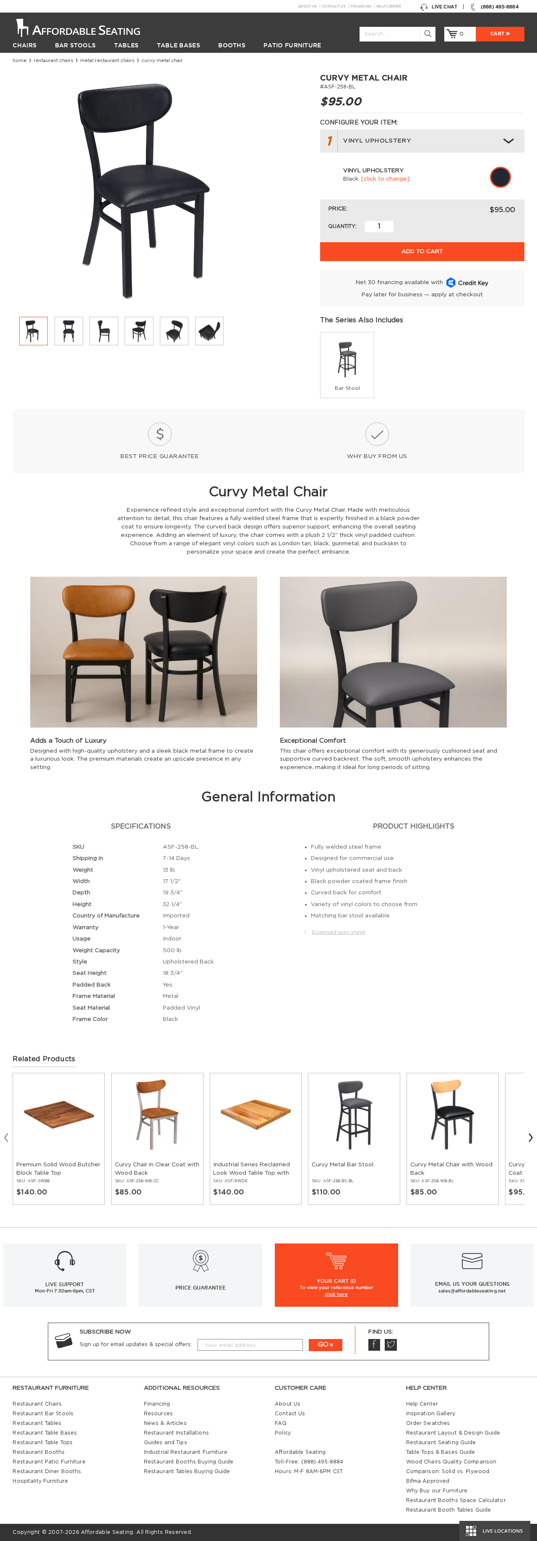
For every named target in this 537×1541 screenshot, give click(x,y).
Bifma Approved (428, 1481)
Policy (283, 1432)
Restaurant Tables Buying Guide (187, 1471)
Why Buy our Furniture (437, 1490)
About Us (307, 6)
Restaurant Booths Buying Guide (189, 1461)
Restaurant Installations (176, 1432)
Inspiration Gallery (430, 1413)
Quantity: (342, 226)
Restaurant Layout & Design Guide (453, 1432)
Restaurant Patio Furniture (49, 1461)
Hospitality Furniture (40, 1481)
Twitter (390, 1345)
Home (20, 60)
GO (323, 1345)
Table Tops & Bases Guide (440, 1452)
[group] (347, 365)
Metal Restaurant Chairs (107, 60)
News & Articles (165, 1423)
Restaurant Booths (39, 1452)
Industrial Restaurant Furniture (185, 1452)
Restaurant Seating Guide (441, 1442)
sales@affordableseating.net (472, 1290)
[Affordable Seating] (86, 27)
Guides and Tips (165, 1442)
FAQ (281, 1423)
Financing (361, 6)
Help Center (388, 6)
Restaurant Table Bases (45, 1432)
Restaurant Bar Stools (43, 1413)
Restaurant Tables (37, 1423)
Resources (158, 1413)
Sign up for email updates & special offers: (136, 1344)
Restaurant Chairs (53, 60)
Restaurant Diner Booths (47, 1471)
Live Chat (444, 6)
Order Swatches (428, 1423)
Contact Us (334, 6)
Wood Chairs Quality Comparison (451, 1461)
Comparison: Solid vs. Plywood (448, 1471)
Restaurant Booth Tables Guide (448, 1510)
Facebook (374, 1345)
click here (336, 1294)
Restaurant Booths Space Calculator (456, 1500)
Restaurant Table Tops (43, 1442)
